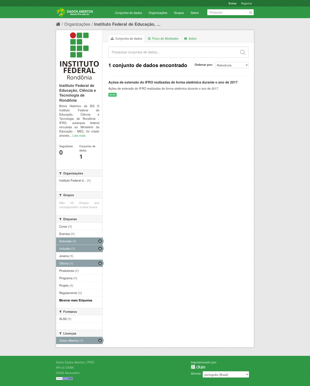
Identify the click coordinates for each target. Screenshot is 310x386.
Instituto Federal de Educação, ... (127, 24)
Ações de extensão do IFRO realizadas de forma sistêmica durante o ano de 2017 (173, 82)
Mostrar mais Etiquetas (75, 300)
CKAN (198, 367)
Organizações (158, 13)
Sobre (195, 13)
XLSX (112, 94)
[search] (242, 52)
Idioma (196, 373)
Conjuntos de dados (128, 13)
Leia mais (79, 135)
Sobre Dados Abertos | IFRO (75, 362)
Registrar (246, 3)
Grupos (179, 13)
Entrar (233, 3)
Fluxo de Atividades (164, 38)
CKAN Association (68, 373)
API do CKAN (65, 367)
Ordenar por (203, 64)
